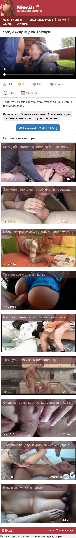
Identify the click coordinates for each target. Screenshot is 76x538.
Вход (8, 530)
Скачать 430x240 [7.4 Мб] (39, 128)
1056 (39, 84)
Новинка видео (13, 19)
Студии (7, 23)
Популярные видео (40, 19)
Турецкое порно (46, 118)
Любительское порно (18, 118)
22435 (58, 84)
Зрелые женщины (33, 114)
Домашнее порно (59, 114)
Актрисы (22, 23)
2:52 (11, 93)
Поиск (62, 19)
